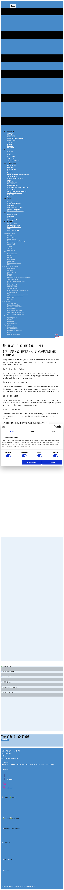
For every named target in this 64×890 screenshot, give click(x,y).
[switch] (24, 455)
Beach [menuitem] (9, 180)
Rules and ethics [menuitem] (12, 329)
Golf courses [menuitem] (11, 200)
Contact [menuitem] (9, 196)
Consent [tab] (11, 431)
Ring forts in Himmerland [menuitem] (15, 211)
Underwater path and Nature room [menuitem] (18, 175)
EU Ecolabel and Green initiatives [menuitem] (17, 187)
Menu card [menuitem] (10, 216)
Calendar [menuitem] (10, 167)
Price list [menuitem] (10, 151)
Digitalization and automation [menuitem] (16, 191)
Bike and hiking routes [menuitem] (14, 310)
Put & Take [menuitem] (7, 325)
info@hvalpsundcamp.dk (21, 764)
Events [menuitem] (9, 171)
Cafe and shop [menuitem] (11, 184)
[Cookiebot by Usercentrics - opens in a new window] (55, 426)
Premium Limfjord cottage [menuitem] (15, 139)
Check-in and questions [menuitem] (14, 193)
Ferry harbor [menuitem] (11, 205)
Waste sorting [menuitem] (11, 189)
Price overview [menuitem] (12, 254)
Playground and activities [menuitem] (15, 178)
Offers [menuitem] (9, 153)
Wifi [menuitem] (8, 162)
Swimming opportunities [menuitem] (15, 312)
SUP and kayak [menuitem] (12, 182)
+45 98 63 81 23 (7, 764)
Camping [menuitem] (10, 133)
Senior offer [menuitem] (11, 158)
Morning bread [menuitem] (12, 220)
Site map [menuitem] (10, 173)
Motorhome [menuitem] (11, 135)
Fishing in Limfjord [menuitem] (13, 202)
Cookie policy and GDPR (37, 764)
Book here (5, 740)
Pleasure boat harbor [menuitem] (13, 204)
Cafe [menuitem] (5, 212)
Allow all (52, 462)
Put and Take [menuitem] (8, 221)
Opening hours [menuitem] (12, 165)
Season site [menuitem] (11, 148)
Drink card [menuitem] (10, 321)
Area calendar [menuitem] (11, 169)
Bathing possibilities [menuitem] (13, 209)
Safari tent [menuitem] (10, 142)
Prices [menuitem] (6, 149)
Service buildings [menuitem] (12, 186)
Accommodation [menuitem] (9, 131)
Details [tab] (32, 431)
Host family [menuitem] (11, 195)
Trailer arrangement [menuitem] (13, 160)
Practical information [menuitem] (10, 164)
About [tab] (53, 431)
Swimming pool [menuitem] (12, 176)
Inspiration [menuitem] (7, 198)
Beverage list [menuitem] (11, 218)
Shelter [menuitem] (9, 144)
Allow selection (31, 462)
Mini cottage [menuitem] (11, 140)
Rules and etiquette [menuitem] (13, 225)
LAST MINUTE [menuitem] (11, 157)
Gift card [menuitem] (10, 155)
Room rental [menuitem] (11, 137)
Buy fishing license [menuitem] (13, 230)
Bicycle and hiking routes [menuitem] (15, 207)
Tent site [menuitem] (10, 146)
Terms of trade (49, 764)
